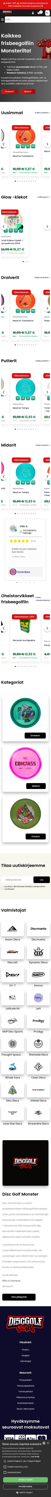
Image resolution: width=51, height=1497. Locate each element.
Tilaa (25, 602)
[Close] (30, 576)
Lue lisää (35, 1456)
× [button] (48, 1443)
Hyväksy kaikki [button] (25, 1480)
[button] (5, 1461)
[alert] (25, 1468)
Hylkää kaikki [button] (25, 1486)
